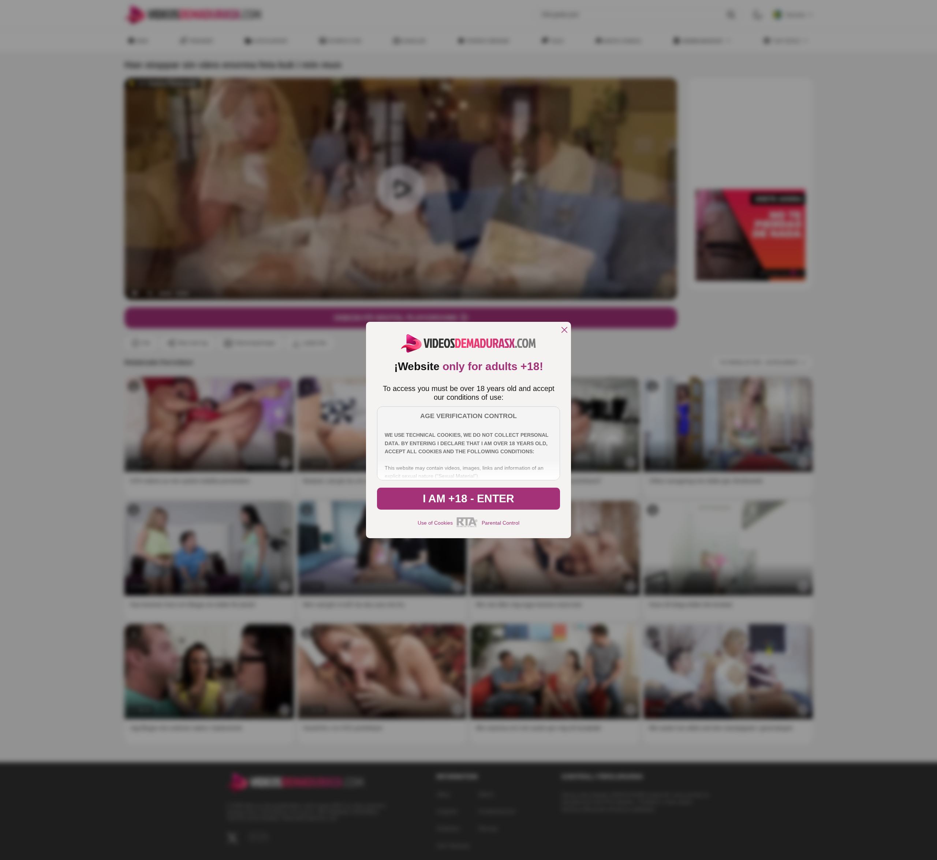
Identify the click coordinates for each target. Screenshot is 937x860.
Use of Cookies (435, 523)
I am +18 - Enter (468, 498)
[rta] (467, 526)
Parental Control (500, 523)
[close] (564, 330)
